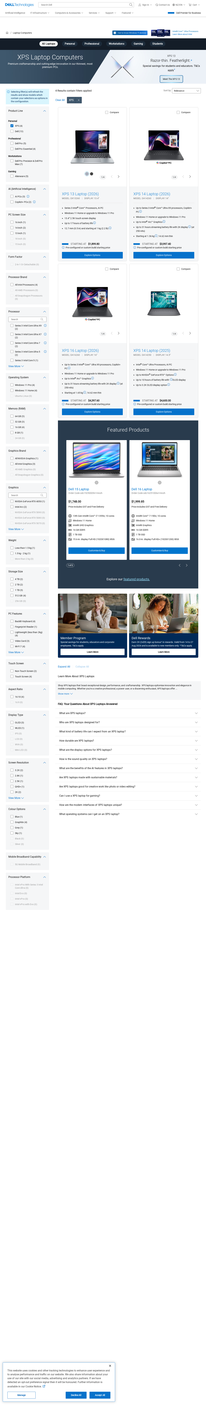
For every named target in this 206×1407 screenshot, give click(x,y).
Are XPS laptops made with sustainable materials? (88, 777)
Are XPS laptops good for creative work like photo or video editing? (97, 786)
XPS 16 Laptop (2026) (80, 350)
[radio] (87, 173)
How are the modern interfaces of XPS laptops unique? (90, 804)
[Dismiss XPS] (79, 100)
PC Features (15, 613)
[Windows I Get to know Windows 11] (130, 32)
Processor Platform (19, 877)
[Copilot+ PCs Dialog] (34, 202)
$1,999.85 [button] (137, 501)
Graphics (13, 487)
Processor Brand (17, 277)
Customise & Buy (96, 550)
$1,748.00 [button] (74, 501)
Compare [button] (114, 112)
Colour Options (16, 809)
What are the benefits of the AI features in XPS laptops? (91, 768)
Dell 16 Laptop (141, 489)
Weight (12, 540)
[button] (145, 4)
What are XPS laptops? (72, 713)
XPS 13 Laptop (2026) (80, 194)
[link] (162, 4)
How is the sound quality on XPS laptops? (83, 759)
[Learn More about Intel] (160, 32)
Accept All (100, 1395)
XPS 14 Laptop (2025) (151, 350)
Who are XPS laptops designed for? (79, 722)
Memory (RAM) (17, 408)
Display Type (15, 714)
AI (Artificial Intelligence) (22, 188)
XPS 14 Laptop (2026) (151, 194)
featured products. (136, 579)
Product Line (15, 110)
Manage (21, 1395)
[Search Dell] (131, 4)
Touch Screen (16, 663)
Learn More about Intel (182, 34)
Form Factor (15, 256)
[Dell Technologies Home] (19, 4)
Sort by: (167, 90)
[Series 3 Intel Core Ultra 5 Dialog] (45, 351)
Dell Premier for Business (188, 13)
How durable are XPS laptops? (76, 740)
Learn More (92, 652)
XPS (71, 100)
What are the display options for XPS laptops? (85, 749)
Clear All (60, 100)
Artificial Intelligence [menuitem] (15, 13)
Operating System (18, 377)
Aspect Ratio (15, 689)
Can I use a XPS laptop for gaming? (79, 795)
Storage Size (15, 571)
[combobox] (86, 4)
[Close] (110, 1365)
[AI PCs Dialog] (28, 196)
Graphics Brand (17, 450)
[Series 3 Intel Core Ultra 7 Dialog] (45, 343)
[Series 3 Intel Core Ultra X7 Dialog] (45, 334)
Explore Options (92, 255)
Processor (14, 311)
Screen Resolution (18, 762)
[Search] (42, 319)
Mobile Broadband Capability (24, 856)
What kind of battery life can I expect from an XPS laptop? (92, 731)
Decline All (76, 1395)
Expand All (64, 666)
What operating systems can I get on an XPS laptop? (89, 814)
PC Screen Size (16, 214)
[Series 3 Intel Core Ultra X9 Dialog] (45, 325)
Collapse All (82, 666)
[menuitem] (40, 13)
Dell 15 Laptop (78, 489)
